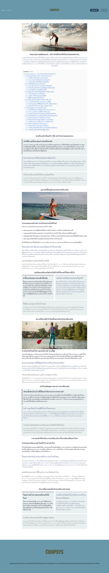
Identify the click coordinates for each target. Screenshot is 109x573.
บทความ (9, 10)
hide (31, 71)
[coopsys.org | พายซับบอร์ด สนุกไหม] (54, 10)
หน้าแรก (3, 10)
